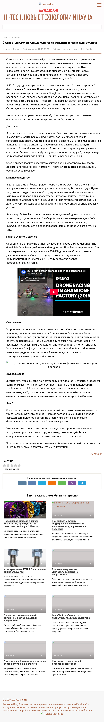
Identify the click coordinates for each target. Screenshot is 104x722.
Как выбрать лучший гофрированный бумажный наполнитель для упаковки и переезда (69, 524)
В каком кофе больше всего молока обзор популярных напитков (25, 662)
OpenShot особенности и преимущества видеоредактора (71, 616)
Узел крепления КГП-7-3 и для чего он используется (25, 570)
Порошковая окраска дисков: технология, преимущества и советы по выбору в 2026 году (22, 523)
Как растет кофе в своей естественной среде (66, 662)
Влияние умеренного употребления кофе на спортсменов (65, 572)
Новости (66, 49)
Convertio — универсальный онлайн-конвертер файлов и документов (20, 618)
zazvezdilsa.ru (48, 10)
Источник (95, 453)
